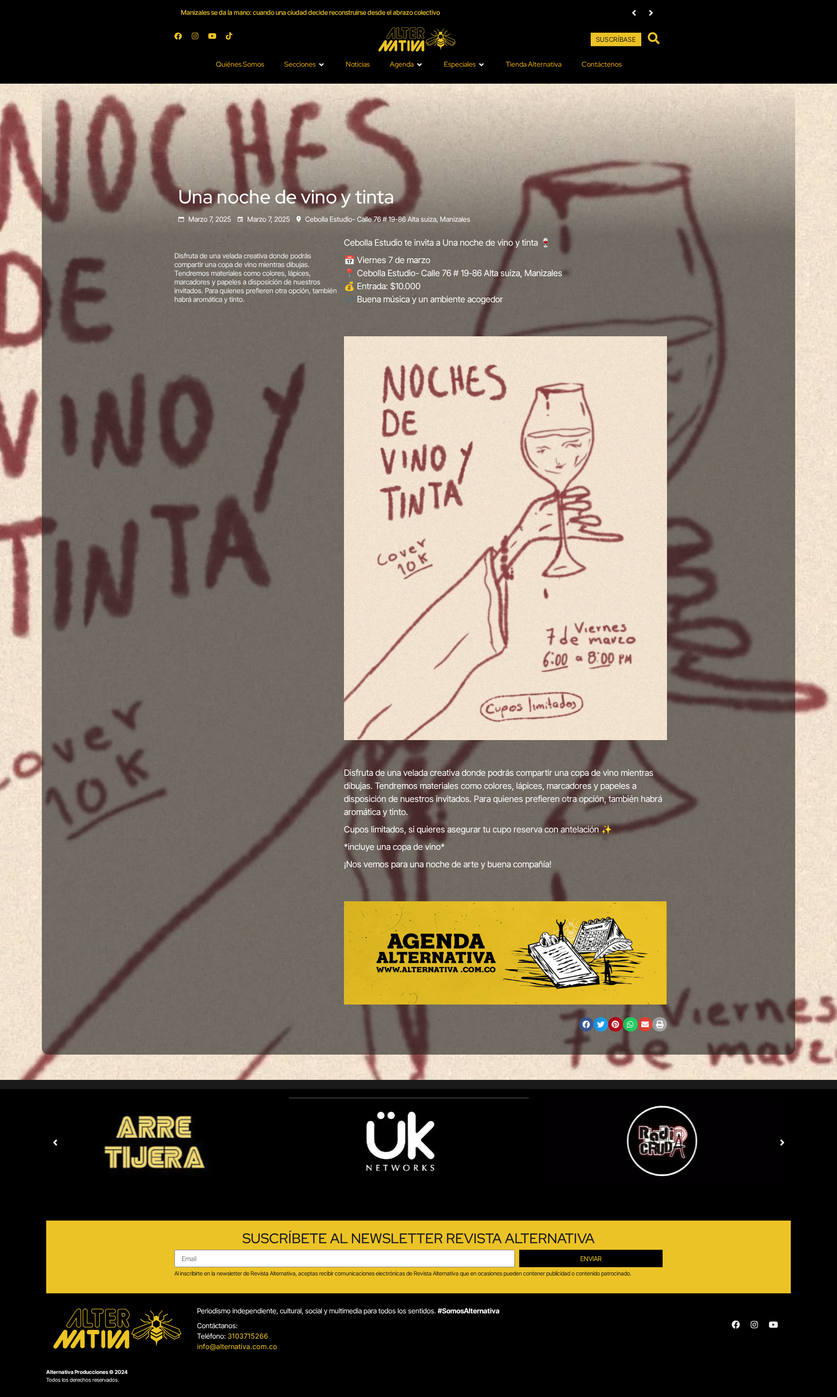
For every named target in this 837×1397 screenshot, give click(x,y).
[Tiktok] (232, 39)
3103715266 (248, 1336)
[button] (634, 12)
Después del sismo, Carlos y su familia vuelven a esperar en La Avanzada (283, 12)
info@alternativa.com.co (237, 1346)
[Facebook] (181, 39)
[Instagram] (198, 39)
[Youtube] (215, 39)
